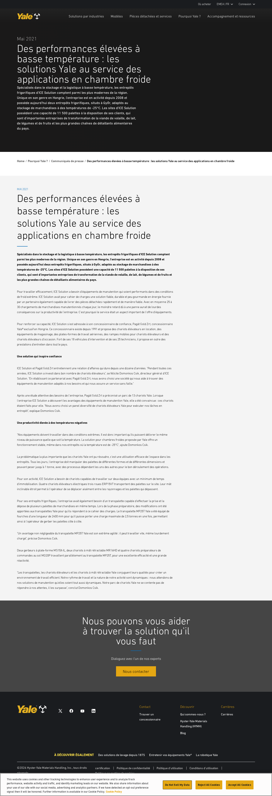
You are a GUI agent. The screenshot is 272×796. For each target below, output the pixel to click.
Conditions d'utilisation (204, 768)
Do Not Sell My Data (177, 784)
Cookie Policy (114, 791)
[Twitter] (60, 711)
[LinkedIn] (93, 711)
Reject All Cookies (209, 784)
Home (20, 161)
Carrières (227, 714)
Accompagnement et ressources (231, 16)
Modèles (117, 16)
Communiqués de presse (67, 161)
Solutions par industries (86, 16)
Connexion (245, 4)
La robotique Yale (207, 755)
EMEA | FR (223, 4)
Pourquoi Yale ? (189, 16)
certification (102, 768)
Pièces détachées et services (151, 16)
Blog (183, 733)
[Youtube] (82, 711)
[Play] (259, 139)
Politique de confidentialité (133, 768)
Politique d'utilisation (170, 768)
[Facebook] (71, 711)
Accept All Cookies (239, 784)
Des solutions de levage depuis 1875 (121, 755)
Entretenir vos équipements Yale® (170, 755)
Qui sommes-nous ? (192, 714)
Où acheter (204, 4)
